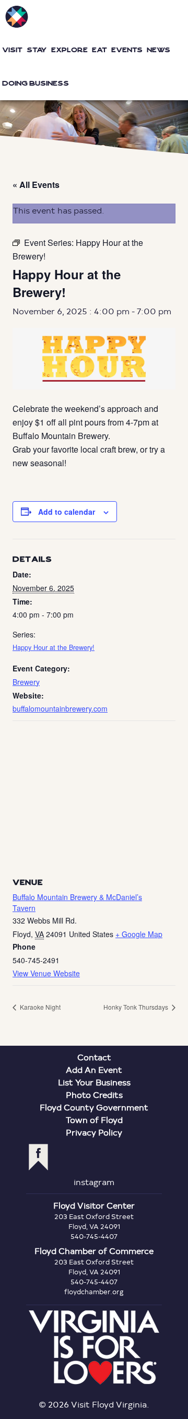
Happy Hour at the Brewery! (54, 647)
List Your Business (94, 1082)
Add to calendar (66, 511)
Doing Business (35, 83)
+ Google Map (138, 934)
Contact (94, 1057)
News (158, 50)
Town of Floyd (94, 1120)
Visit (12, 50)
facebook (38, 1157)
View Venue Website (46, 973)
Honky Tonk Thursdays (136, 1006)
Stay (37, 50)
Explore (69, 50)
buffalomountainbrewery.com (60, 708)
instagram (94, 1182)
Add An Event (94, 1069)
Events (127, 50)
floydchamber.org (94, 1291)
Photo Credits (94, 1095)
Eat (99, 50)
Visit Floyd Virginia (16, 16)
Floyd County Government (94, 1107)
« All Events (36, 185)
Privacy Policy (94, 1132)
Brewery (26, 682)
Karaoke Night (39, 1006)
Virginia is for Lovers (94, 1347)
